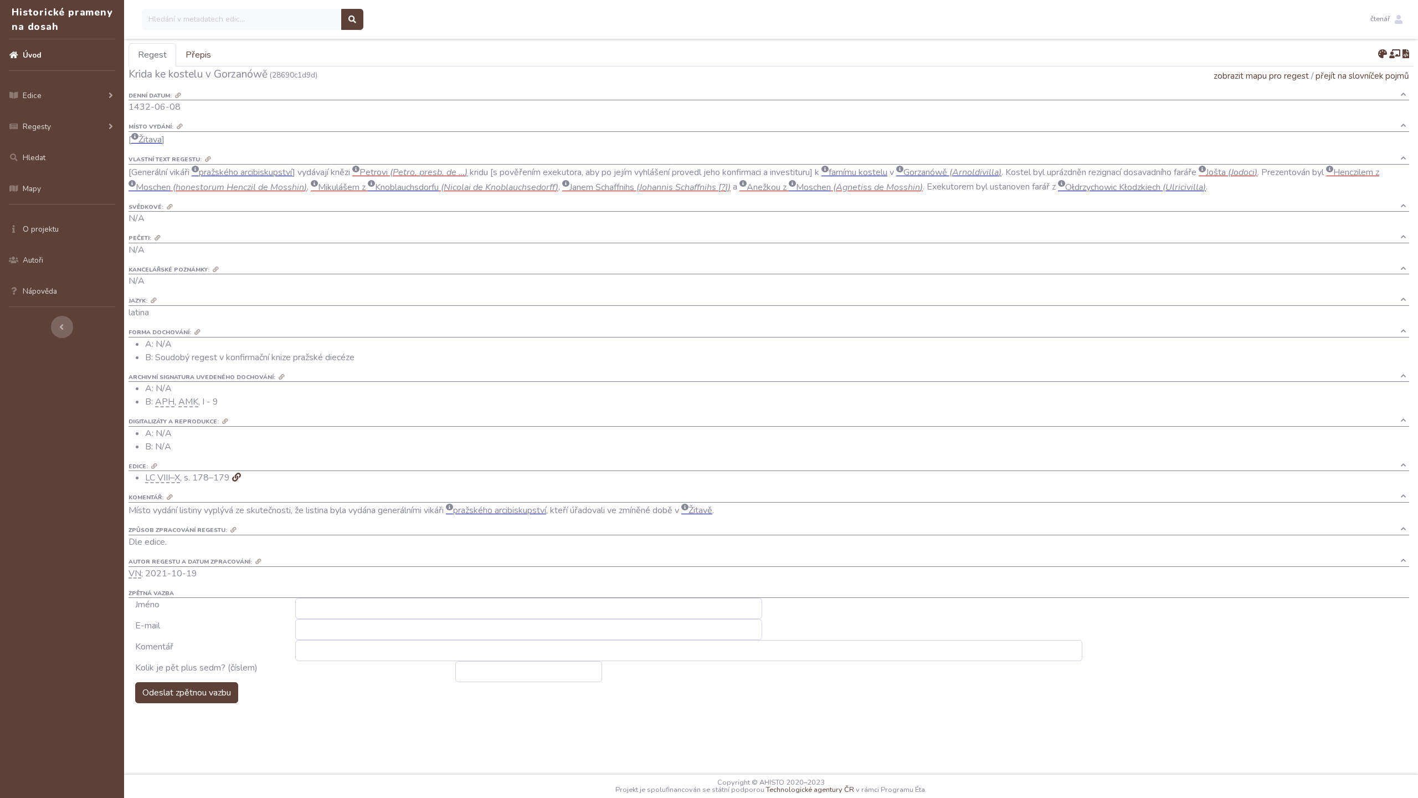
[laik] (1394, 54)
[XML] (1405, 54)
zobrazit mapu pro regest (1261, 75)
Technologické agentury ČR (810, 790)
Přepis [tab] (198, 55)
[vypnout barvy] (1382, 54)
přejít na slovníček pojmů (1362, 75)
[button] (1386, 19)
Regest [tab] (152, 55)
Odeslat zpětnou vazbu (186, 693)
